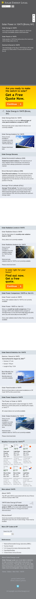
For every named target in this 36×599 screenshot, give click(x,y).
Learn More (19, 262)
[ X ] (33, 225)
